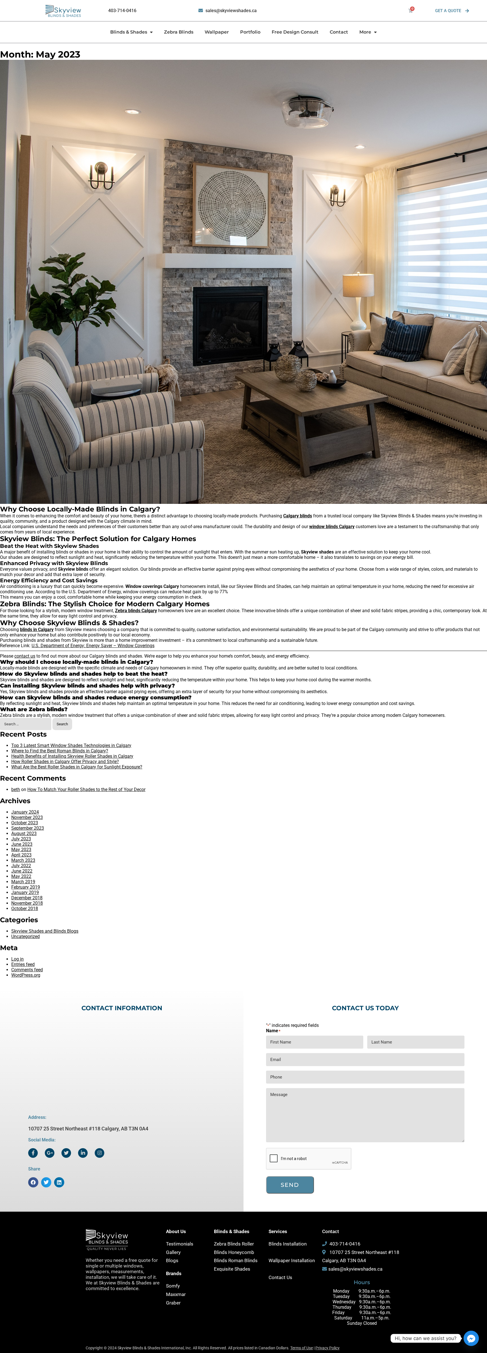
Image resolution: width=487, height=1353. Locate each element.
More (365, 32)
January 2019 (25, 892)
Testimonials (179, 1244)
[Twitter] (66, 1153)
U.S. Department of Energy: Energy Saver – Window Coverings (93, 645)
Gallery (173, 1252)
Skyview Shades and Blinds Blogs (44, 931)
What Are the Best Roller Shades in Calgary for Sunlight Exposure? (76, 767)
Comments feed (27, 969)
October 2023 (24, 822)
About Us (176, 1231)
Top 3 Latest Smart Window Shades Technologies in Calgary (71, 745)
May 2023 (21, 849)
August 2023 (24, 833)
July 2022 (21, 865)
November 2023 (27, 817)
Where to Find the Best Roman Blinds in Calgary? (59, 751)
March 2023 (23, 860)
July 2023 (21, 839)
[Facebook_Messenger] (471, 1338)
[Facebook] (33, 1153)
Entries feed (23, 964)
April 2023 (21, 855)
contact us (24, 656)
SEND (290, 1184)
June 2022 (21, 871)
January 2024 (25, 812)
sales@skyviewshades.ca (231, 10)
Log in (17, 959)
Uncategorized (25, 936)
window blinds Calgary (332, 526)
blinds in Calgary (37, 629)
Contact (339, 32)
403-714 (338, 1244)
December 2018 (27, 897)
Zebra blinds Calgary (136, 610)
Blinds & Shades (128, 32)
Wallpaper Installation (292, 1260)
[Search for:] (26, 723)
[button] (33, 1182)
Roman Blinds (243, 1260)
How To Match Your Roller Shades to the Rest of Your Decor (86, 789)
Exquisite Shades (232, 1269)
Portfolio (250, 32)
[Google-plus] (49, 1153)
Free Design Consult (295, 32)
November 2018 (27, 903)
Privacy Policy (327, 1348)
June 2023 (21, 844)
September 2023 (27, 828)
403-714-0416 (122, 10)
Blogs (172, 1260)
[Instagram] (99, 1153)
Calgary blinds (297, 516)
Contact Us (280, 1277)
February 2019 (25, 887)
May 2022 (21, 876)
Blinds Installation (288, 1244)
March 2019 (23, 881)
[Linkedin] (83, 1153)
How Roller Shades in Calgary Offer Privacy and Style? (65, 761)
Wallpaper (217, 32)
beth (15, 789)
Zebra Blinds (178, 32)
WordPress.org (25, 975)
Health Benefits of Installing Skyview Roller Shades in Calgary (72, 756)
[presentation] (309, 1159)
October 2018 (24, 908)
